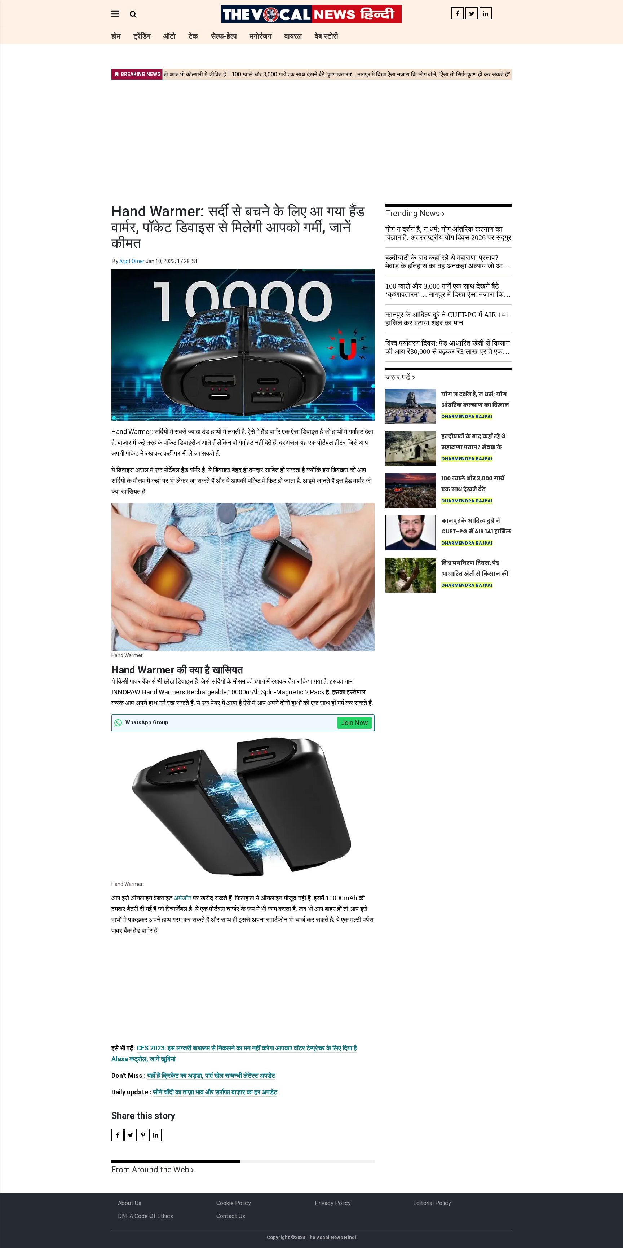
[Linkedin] (486, 13)
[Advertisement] (311, 137)
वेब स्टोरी (326, 36)
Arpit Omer (132, 261)
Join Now (354, 722)
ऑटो (169, 36)
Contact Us (230, 1216)
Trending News (412, 213)
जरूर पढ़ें (397, 377)
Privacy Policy (333, 1203)
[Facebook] (458, 13)
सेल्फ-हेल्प (224, 36)
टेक (193, 36)
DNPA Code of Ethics (145, 1216)
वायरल (293, 36)
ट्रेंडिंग (141, 36)
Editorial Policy (432, 1203)
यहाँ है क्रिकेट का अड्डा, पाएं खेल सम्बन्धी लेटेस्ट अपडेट (211, 1075)
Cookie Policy (233, 1203)
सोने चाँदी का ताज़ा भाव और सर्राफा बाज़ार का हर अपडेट (215, 1092)
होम (115, 36)
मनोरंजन (260, 36)
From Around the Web (150, 1169)
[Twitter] (472, 13)
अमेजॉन (182, 898)
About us (129, 1203)
